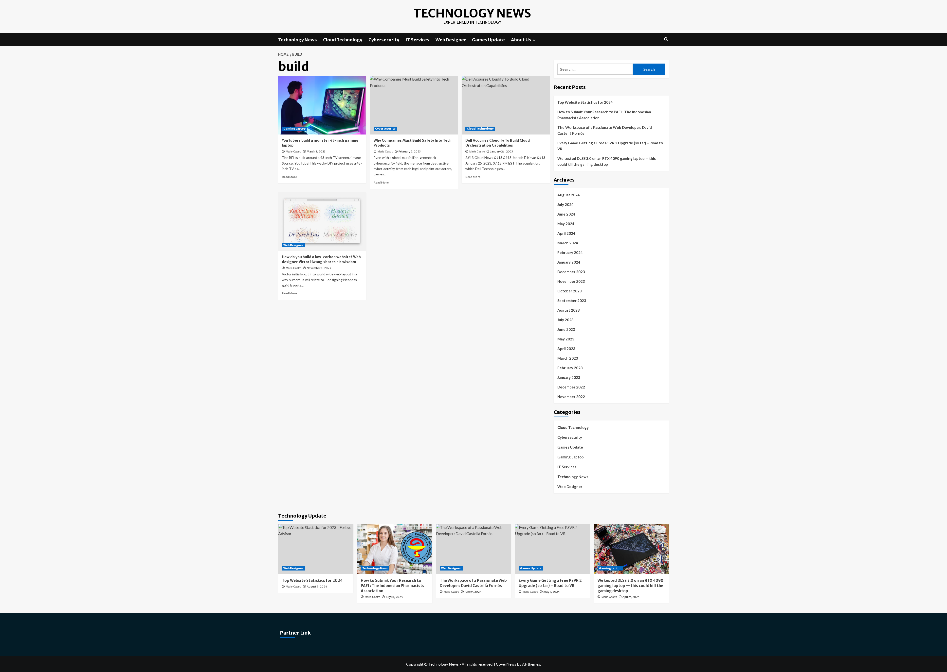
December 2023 (571, 271)
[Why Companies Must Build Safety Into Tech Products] (414, 105)
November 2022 (571, 396)
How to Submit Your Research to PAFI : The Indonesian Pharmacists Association (604, 115)
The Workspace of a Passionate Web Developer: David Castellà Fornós (604, 130)
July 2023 (565, 320)
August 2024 (568, 195)
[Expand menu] (534, 40)
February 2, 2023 (410, 151)
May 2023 (565, 339)
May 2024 (565, 223)
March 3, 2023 (316, 151)
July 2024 (565, 204)
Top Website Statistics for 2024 (585, 102)
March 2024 (567, 243)
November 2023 (571, 281)
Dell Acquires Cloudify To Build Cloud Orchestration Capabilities (497, 143)
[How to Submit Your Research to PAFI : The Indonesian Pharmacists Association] (394, 549)
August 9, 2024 (317, 586)
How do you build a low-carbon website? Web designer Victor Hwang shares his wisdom (321, 259)
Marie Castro (293, 151)
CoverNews (506, 664)
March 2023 (567, 358)
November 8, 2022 (319, 268)
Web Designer (451, 40)
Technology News (472, 13)
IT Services (417, 40)
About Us (521, 40)
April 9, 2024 (631, 597)
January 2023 (568, 377)
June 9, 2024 (473, 591)
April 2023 (566, 348)
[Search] (666, 39)
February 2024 (570, 252)
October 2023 (569, 291)
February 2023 (570, 368)
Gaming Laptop (294, 128)
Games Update (488, 40)
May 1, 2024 (552, 591)
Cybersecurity (383, 40)
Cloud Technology (342, 40)
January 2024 (568, 262)
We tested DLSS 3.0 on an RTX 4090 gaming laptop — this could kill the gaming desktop (606, 161)
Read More (289, 177)
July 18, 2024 (394, 597)
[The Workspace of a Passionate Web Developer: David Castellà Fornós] (473, 549)
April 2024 (566, 233)
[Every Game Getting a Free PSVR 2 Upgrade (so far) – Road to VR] (552, 549)
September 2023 (571, 300)
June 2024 (566, 214)
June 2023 (566, 329)
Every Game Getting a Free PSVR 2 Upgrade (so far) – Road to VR (610, 146)
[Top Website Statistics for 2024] (315, 549)
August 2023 (568, 310)
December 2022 (571, 387)
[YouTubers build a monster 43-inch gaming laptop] (322, 105)
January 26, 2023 (501, 151)
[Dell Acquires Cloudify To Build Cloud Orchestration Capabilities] (506, 105)
